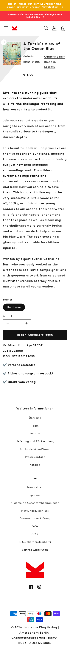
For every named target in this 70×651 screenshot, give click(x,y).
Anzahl (7, 316)
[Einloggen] (54, 28)
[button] (6, 28)
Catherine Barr (54, 56)
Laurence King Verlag (40, 627)
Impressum (35, 495)
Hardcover (14, 307)
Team (35, 425)
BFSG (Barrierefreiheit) (35, 541)
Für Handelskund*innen (35, 449)
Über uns (35, 417)
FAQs (35, 526)
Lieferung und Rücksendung (35, 441)
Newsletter (35, 487)
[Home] (14, 28)
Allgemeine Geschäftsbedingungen (35, 502)
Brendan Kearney (50, 64)
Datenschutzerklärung (34, 518)
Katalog (35, 464)
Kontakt (35, 433)
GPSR (35, 534)
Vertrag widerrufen (35, 549)
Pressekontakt (35, 456)
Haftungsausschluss (35, 510)
